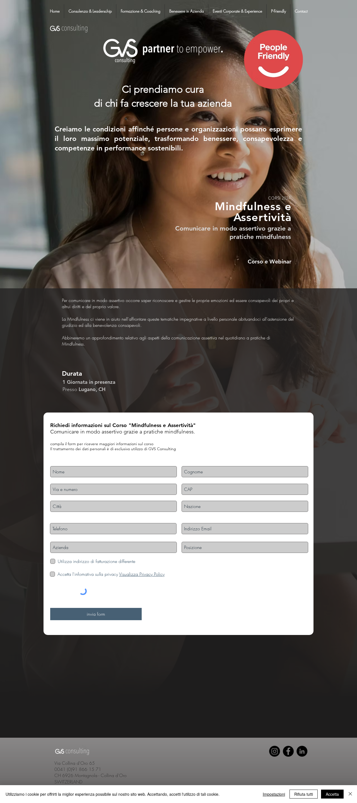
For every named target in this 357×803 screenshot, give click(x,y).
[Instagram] (274, 751)
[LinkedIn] (301, 751)
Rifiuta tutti (303, 794)
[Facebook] (288, 751)
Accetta (332, 794)
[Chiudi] (350, 794)
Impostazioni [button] (274, 794)
